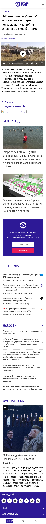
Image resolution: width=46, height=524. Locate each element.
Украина (5, 11)
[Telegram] (23, 521)
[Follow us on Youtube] (15, 500)
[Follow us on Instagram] (21, 500)
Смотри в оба (13, 401)
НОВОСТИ (9, 326)
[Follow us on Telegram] (26, 500)
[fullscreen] (42, 63)
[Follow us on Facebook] (3, 500)
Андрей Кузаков (8, 38)
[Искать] (36, 521)
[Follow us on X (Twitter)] (9, 500)
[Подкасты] (38, 500)
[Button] (8, 102)
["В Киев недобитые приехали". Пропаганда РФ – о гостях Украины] (23, 428)
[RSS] (32, 500)
